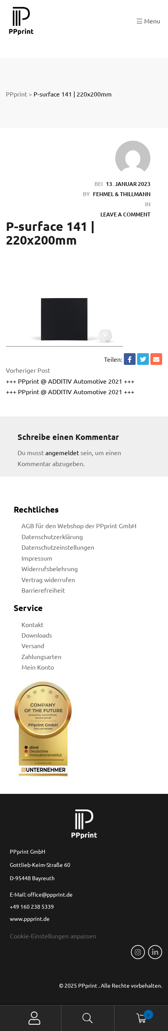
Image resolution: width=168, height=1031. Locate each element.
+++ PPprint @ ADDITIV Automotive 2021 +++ (70, 381)
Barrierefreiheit (43, 590)
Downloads (36, 635)
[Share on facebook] (130, 359)
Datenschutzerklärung (52, 536)
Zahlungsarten (41, 656)
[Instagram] (138, 952)
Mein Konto (37, 667)
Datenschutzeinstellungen (57, 547)
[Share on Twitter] (143, 359)
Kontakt (32, 624)
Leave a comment (125, 214)
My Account (34, 1018)
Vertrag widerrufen (48, 579)
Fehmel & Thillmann (121, 194)
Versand (32, 645)
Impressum (36, 558)
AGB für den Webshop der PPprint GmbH (78, 525)
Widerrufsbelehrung (49, 568)
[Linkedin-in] (155, 952)
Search (88, 1018)
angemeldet (62, 452)
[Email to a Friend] (156, 359)
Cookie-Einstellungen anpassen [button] (53, 936)
